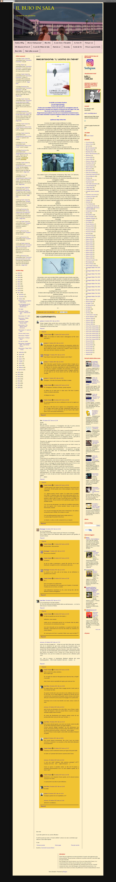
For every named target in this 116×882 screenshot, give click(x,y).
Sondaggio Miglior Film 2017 (93, 270)
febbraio (21, 367)
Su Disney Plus (89, 305)
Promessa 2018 (90, 231)
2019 (19, 288)
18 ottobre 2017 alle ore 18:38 (61, 669)
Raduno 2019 (89, 246)
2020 (19, 286)
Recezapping (89, 261)
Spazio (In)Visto (90, 299)
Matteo (23, 64)
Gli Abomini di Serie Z (22, 47)
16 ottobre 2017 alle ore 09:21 (51, 321)
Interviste (88, 202)
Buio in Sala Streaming (91, 153)
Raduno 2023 (89, 254)
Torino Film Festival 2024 (92, 339)
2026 (19, 273)
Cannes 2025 (89, 159)
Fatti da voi (56, 47)
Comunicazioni (89, 165)
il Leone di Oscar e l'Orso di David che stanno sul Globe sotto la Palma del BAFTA (92, 589)
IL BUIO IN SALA (35, 8)
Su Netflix (88, 309)
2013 (19, 378)
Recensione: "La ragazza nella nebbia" (25, 301)
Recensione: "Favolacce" (95, 428)
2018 (19, 290)
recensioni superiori (91, 260)
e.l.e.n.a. (42, 642)
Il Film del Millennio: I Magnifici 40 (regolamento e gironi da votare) (93, 381)
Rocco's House (89, 263)
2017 (19, 292)
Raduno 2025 (89, 258)
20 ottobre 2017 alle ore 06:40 (55, 738)
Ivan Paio (42, 600)
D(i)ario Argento (90, 166)
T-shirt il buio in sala (91, 314)
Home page (58, 845)
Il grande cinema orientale (92, 191)
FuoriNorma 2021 (90, 180)
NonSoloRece (89, 214)
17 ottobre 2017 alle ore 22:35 (55, 378)
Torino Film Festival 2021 (92, 333)
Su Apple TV (89, 303)
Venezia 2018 (89, 343)
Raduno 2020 (89, 248)
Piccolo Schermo (90, 224)
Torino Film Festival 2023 (92, 337)
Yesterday (67, 47)
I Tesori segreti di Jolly (92, 47)
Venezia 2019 (89, 344)
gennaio (21, 369)
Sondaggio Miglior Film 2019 (93, 277)
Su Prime (88, 312)
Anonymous (24, 86)
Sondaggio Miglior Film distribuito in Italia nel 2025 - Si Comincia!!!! (96, 364)
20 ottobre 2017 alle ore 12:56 (61, 774)
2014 (19, 376)
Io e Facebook (89, 204)
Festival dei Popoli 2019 (92, 174)
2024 (19, 277)
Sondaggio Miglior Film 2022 (93, 286)
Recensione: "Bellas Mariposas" (23, 319)
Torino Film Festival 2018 (92, 328)
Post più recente (41, 845)
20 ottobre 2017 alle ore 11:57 (61, 748)
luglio (20, 356)
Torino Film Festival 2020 (92, 331)
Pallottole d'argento (90, 218)
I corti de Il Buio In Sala (41, 47)
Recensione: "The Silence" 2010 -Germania (23, 326)
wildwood (88, 354)
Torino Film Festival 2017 (92, 326)
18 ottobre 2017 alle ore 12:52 (57, 569)
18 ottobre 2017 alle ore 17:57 (52, 642)
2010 (19, 385)
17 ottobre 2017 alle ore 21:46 (57, 354)
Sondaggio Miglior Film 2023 (93, 290)
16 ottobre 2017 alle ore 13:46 (53, 529)
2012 (19, 381)
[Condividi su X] (63, 312)
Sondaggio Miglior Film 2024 (93, 293)
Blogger (65, 871)
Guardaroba (89, 181)
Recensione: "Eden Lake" (95, 474)
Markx (87, 537)
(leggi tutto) (18, 95)
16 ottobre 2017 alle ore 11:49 (50, 420)
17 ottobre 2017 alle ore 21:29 (57, 551)
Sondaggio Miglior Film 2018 (93, 274)
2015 (19, 374)
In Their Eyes (89, 198)
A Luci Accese (89, 142)
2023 (19, 279)
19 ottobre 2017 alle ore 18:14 (56, 707)
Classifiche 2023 (90, 163)
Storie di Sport (89, 301)
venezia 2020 (89, 346)
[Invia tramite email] (60, 312)
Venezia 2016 (89, 341)
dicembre (21, 294)
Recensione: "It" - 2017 (24, 316)
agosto (21, 354)
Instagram (88, 200)
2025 (19, 275)
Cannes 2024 (89, 157)
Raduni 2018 (89, 239)
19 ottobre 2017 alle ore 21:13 (57, 721)
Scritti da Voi (77, 47)
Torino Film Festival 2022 (92, 335)
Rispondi (42, 328)
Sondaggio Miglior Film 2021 (93, 283)
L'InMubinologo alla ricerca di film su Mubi (92, 208)
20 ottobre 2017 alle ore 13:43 (57, 786)
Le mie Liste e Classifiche (62, 43)
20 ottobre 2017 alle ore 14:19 (55, 793)
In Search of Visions (91, 196)
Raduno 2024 (89, 256)
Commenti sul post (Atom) (47, 847)
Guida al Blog (19, 43)
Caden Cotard (47, 334)
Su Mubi (88, 307)
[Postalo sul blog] (62, 312)
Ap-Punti (88, 146)
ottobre (21, 298)
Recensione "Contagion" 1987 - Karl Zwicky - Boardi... (25, 345)
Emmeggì (46, 354)
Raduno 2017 (89, 243)
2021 (19, 284)
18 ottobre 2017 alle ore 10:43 (61, 558)
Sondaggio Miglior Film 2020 (93, 280)
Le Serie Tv (78, 43)
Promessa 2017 (90, 229)
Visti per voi (89, 43)
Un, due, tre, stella (23, 341)
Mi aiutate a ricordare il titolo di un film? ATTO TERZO (96, 505)
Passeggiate (89, 220)
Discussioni (88, 168)
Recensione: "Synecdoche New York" (95, 442)
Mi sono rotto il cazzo (24, 333)
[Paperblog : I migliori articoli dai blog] (88, 531)
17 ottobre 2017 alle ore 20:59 (61, 485)
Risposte (44, 331)
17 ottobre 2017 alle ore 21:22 (55, 343)
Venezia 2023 (89, 352)
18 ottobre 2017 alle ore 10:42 (61, 385)
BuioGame (88, 155)
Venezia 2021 (89, 348)
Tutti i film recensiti (31, 51)
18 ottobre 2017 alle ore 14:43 (61, 614)
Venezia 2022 (89, 350)
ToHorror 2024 (89, 324)
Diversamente (89, 170)
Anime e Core (89, 144)
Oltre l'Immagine (90, 216)
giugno (21, 358)
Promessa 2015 (90, 226)
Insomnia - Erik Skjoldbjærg (92, 539)
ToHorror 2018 (89, 318)
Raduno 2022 (89, 252)
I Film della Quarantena (92, 183)
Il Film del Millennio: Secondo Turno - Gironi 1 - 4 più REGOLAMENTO (93, 398)
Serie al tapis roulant (91, 265)
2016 (19, 372)
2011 (19, 383)
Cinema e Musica (90, 161)
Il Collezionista (89, 189)
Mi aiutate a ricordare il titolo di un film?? (95, 412)
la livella (28, 201)
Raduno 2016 (89, 241)
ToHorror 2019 (89, 320)
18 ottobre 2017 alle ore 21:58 (57, 686)
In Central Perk (90, 569)
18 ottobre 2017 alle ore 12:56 (61, 578)
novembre (21, 296)
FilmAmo (88, 178)
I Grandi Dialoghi (90, 185)
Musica (87, 212)
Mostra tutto (98, 629)
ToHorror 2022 (89, 322)
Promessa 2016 (90, 227)
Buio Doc (48, 43)
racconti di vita (89, 235)
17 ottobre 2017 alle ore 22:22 (55, 361)
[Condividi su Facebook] (65, 312)
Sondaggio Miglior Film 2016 (93, 267)
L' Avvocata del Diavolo (91, 205)
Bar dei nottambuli (90, 148)
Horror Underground (34, 43)
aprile (20, 363)
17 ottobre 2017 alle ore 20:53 (61, 334)
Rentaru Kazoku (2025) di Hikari (96, 594)
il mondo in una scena (91, 194)
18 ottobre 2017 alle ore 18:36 (61, 400)
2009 (19, 387)
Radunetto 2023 (90, 237)
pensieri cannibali (91, 551)
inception (28, 223)
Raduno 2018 (89, 244)
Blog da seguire (90, 149)
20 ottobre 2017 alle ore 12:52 (56, 760)
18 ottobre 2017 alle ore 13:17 (53, 600)
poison (42, 321)
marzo (20, 365)
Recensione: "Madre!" (24, 335)
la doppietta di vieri (90, 211)
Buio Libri (18, 51)
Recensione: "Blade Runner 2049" (23, 322)
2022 (19, 281)
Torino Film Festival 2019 (92, 329)
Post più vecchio (75, 845)
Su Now (88, 311)
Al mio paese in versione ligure (96, 554)
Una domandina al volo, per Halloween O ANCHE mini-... (24, 306)
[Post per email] (58, 312)
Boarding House (90, 151)
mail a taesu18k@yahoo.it (90, 113)
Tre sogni (21, 309)
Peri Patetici (89, 222)
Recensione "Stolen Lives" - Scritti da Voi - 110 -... (25, 313)
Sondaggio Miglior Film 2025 (93, 296)
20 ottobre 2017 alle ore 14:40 (56, 800)
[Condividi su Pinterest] (66, 312)
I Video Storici (89, 187)
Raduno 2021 (89, 250)
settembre (21, 352)
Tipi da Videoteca (90, 316)
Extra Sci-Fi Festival (91, 172)
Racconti (88, 233)
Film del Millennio (90, 176)
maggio (21, 361)
